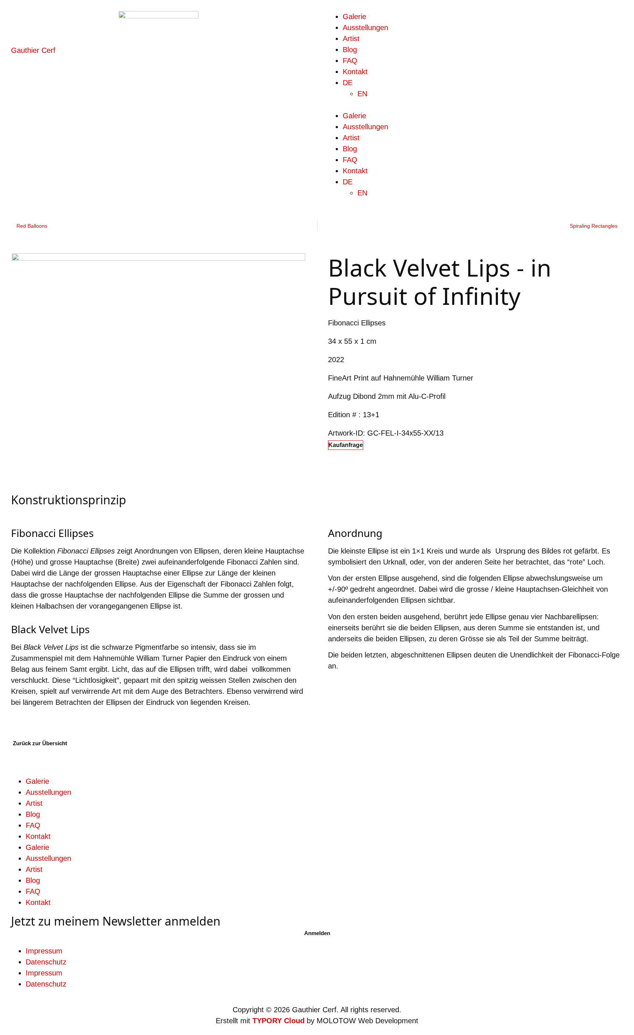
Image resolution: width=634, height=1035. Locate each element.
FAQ (350, 61)
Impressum (44, 951)
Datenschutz (46, 962)
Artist (351, 39)
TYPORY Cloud (278, 1021)
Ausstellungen (365, 28)
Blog (350, 50)
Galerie (354, 16)
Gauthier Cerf (33, 50)
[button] (475, 104)
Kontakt (355, 72)
